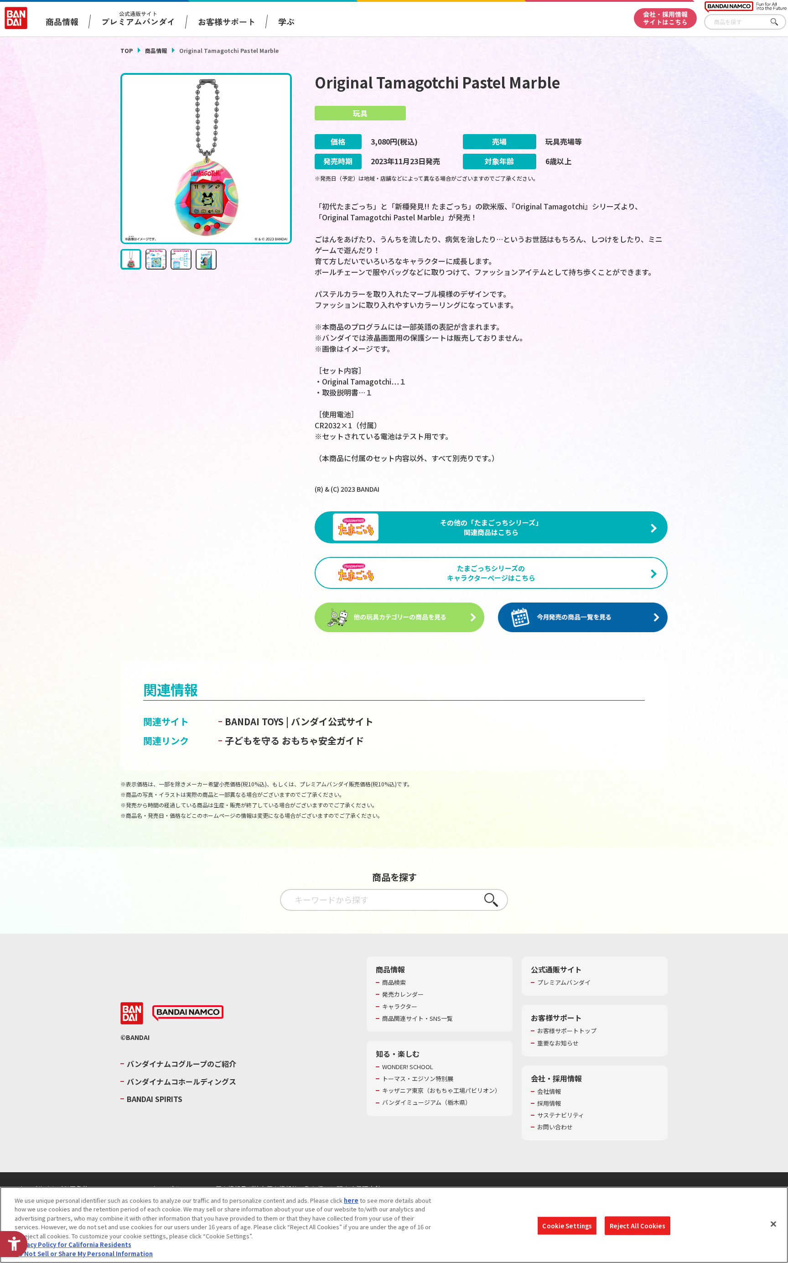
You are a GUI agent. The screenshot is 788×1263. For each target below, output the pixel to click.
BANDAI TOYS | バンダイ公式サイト (299, 721)
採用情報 (549, 1103)
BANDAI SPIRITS (154, 1099)
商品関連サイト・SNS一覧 (417, 1018)
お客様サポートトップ (566, 1031)
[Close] (773, 1224)
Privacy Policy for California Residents (73, 1245)
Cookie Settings (567, 1225)
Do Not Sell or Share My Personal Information (84, 1253)
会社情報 (549, 1091)
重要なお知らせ (558, 1043)
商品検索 (394, 982)
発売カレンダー (403, 994)
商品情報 (156, 50)
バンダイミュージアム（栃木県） (426, 1102)
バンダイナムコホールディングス (181, 1081)
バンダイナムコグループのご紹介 (181, 1064)
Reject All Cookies (637, 1225)
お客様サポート (226, 21)
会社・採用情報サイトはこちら (665, 18)
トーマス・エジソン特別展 (417, 1079)
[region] (394, 1225)
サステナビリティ (560, 1115)
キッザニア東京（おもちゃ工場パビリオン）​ (441, 1090)
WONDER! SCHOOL (407, 1067)
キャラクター (399, 1007)
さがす (779, 22)
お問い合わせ (555, 1127)
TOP (126, 50)
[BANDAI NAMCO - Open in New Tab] (187, 1013)
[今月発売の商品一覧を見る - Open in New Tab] (583, 618)
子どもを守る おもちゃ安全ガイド (294, 740)
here (351, 1200)
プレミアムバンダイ (564, 982)
